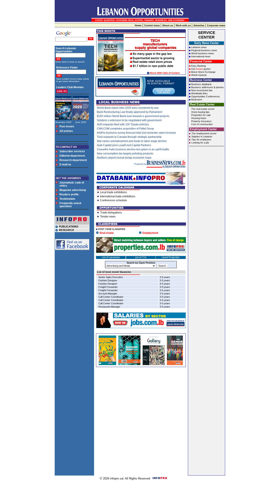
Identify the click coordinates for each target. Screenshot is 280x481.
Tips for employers (201, 139)
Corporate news (216, 25)
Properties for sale (201, 115)
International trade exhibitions (117, 196)
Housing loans (198, 118)
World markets (199, 75)
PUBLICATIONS (68, 226)
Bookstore (196, 99)
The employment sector (204, 133)
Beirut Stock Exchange (203, 72)
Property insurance (201, 121)
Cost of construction (202, 124)
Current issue (152, 25)
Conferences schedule (113, 200)
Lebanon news (199, 47)
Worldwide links (199, 93)
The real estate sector (203, 109)
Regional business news (204, 50)
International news (200, 56)
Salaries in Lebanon (201, 136)
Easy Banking (198, 66)
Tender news (108, 216)
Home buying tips (200, 112)
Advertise (198, 25)
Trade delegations (111, 212)
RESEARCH (66, 230)
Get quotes (201, 69)
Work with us (183, 25)
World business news (202, 53)
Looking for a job (200, 142)
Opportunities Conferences (205, 96)
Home (138, 25)
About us (167, 25)
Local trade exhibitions (113, 192)
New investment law (201, 90)
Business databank (201, 84)
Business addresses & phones (207, 87)
